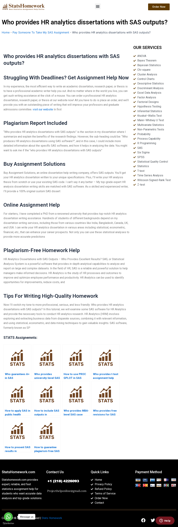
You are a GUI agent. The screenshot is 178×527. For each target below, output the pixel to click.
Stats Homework (52, 518)
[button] (98, 6)
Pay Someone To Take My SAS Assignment (41, 32)
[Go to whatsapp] (8, 516)
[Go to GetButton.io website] (8, 523)
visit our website (43, 109)
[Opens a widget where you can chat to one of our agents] (165, 521)
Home (6, 32)
